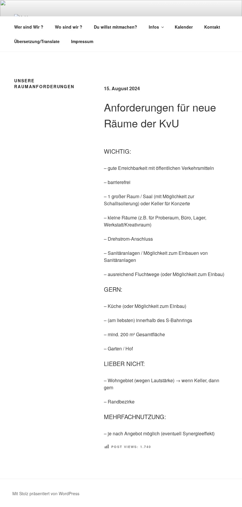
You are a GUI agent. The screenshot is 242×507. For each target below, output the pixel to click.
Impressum (82, 41)
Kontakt (212, 27)
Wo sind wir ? (68, 27)
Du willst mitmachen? (115, 27)
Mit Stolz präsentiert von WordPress (45, 493)
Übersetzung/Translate (37, 41)
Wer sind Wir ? (28, 27)
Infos (154, 27)
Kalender (184, 27)
